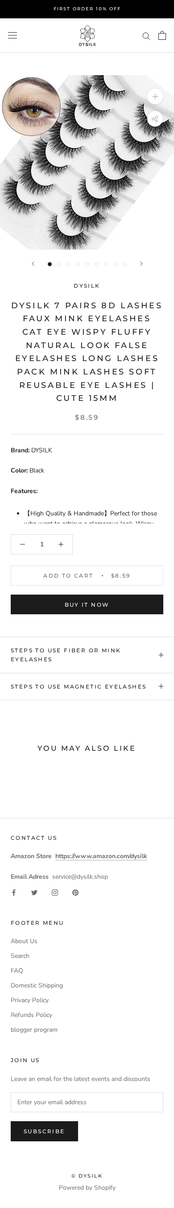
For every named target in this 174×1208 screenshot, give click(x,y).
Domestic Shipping (37, 985)
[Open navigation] (12, 35)
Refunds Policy (31, 1015)
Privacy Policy (30, 1000)
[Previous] (33, 264)
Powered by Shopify (87, 1187)
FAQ (17, 970)
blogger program (34, 1029)
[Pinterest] (75, 892)
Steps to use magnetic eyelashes (78, 686)
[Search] (146, 35)
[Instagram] (55, 892)
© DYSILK (87, 1176)
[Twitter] (34, 892)
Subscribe (44, 1131)
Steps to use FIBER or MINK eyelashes (66, 655)
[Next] (141, 264)
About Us (24, 941)
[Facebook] (14, 892)
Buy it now (87, 604)
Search (20, 956)
